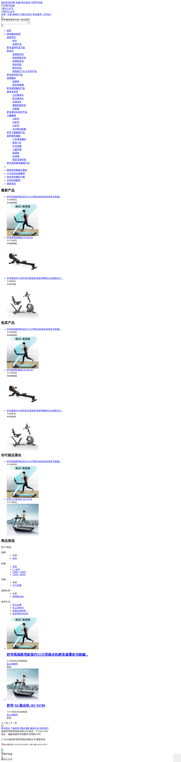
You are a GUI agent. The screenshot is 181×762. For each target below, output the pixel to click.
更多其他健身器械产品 (18, 163)
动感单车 (16, 102)
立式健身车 (18, 95)
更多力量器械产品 (16, 132)
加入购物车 (12, 664)
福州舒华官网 (8, 2)
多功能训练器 (19, 129)
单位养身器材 (16, 177)
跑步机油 (16, 68)
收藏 (18, 2)
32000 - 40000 (19, 574)
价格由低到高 (19, 610)
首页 (9, 30)
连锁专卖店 (26, 14)
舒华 (14, 41)
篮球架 (15, 153)
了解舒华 (15, 728)
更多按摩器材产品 (16, 88)
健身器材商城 (13, 34)
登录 (3, 14)
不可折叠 (16, 585)
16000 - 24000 (19, 572)
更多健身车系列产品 (17, 112)
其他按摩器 (18, 85)
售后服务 (37, 14)
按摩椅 (15, 81)
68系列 (15, 122)
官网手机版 (37, 2)
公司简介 (47, 14)
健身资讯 (11, 184)
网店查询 (25, 2)
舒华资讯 (5, 728)
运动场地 (13, 180)
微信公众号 (7, 8)
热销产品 (16, 44)
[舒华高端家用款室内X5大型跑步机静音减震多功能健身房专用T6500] (23, 497)
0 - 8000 (16, 569)
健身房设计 (18, 166)
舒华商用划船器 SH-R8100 (20, 237)
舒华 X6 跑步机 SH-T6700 (19, 499)
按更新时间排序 (20, 613)
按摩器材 (11, 78)
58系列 (15, 119)
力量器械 (11, 115)
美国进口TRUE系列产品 (24, 71)
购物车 (15, 14)
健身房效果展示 (17, 170)
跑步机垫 (16, 64)
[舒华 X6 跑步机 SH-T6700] (23, 535)
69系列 (15, 126)
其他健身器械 (13, 136)
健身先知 (34, 728)
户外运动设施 (16, 173)
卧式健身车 (18, 98)
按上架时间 (18, 608)
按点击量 (16, 605)
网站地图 (24, 728)
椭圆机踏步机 (19, 105)
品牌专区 (11, 37)
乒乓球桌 (16, 146)
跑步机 (10, 51)
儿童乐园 (16, 149)
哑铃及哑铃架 (19, 159)
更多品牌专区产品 (16, 47)
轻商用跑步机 (19, 58)
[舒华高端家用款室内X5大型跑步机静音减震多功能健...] (23, 648)
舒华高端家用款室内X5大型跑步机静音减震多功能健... (34, 197)
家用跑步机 (18, 54)
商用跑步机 (18, 61)
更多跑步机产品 (15, 75)
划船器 (15, 109)
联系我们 (44, 728)
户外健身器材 (19, 139)
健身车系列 (12, 92)
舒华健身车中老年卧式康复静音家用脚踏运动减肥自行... (35, 278)
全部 (14, 566)
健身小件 (16, 142)
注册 (9, 14)
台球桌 (15, 156)
